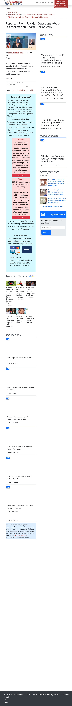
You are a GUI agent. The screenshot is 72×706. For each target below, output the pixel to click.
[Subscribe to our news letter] (49, 2)
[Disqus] (21, 610)
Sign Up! (46, 232)
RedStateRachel (46, 128)
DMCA (57, 694)
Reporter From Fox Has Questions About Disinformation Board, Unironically (33, 25)
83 (41, 104)
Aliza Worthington (15, 53)
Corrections (65, 694)
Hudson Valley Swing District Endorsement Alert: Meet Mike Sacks (55, 192)
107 (42, 71)
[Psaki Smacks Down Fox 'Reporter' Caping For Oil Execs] (21, 494)
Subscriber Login (60, 5)
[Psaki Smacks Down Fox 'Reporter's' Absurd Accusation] (21, 435)
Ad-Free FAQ (29, 226)
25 (7, 458)
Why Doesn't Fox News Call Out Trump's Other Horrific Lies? (52, 159)
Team (12, 694)
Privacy (50, 694)
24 (41, 140)
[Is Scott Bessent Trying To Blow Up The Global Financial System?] (53, 110)
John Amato (44, 66)
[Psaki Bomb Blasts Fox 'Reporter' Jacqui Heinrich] (21, 464)
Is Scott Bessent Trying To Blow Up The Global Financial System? (52, 122)
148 (42, 39)
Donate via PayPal (27, 249)
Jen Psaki (29, 90)
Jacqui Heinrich (19, 90)
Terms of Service (19, 535)
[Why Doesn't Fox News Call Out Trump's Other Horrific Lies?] (53, 146)
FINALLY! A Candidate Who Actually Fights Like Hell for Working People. (57, 200)
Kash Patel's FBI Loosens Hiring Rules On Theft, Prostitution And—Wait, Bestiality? (52, 91)
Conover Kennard (46, 99)
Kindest (15, 254)
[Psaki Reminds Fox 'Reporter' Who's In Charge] (21, 375)
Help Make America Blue (53, 207)
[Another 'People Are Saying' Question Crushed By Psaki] (21, 405)
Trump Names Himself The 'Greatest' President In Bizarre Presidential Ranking (52, 59)
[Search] (52, 2)
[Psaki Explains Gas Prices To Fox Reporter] (21, 346)
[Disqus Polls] (21, 563)
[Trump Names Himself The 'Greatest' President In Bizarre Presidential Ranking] (53, 45)
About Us (20, 694)
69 (7, 487)
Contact (28, 694)
